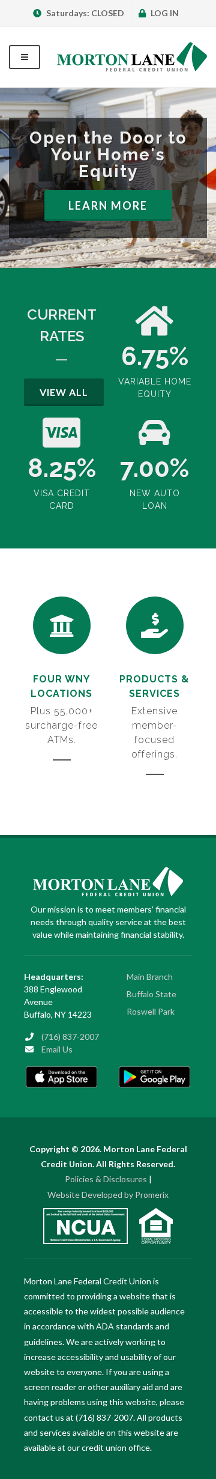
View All (64, 392)
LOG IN (164, 13)
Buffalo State (151, 994)
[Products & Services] (155, 625)
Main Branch (150, 976)
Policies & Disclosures (106, 1179)
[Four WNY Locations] (62, 625)
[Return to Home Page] (132, 57)
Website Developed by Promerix (108, 1194)
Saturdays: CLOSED (84, 13)
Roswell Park (151, 1011)
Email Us (57, 1049)
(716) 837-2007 (70, 1036)
